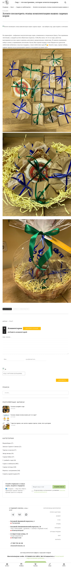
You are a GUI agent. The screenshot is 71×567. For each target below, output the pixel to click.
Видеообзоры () (8, 443)
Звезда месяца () (8, 453)
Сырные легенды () (9, 467)
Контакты (58, 539)
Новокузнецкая (20, 528)
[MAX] (26, 515)
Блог (59, 535)
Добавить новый (32, 328)
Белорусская (19, 535)
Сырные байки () (8, 457)
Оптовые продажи (55, 531)
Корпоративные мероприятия (52, 508)
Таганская (20, 522)
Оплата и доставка (55, 512)
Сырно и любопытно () (10, 463)
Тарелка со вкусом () (9, 450)
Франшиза (58, 527)
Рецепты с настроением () (11, 470)
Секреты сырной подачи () (11, 474)
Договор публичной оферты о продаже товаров (35, 552)
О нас (59, 520)
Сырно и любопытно (21, 309)
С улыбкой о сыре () (9, 460)
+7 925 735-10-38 (16, 543)
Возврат (58, 516)
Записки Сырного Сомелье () (12, 446)
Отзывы (58, 524)
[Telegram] (13, 515)
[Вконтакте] (19, 515)
